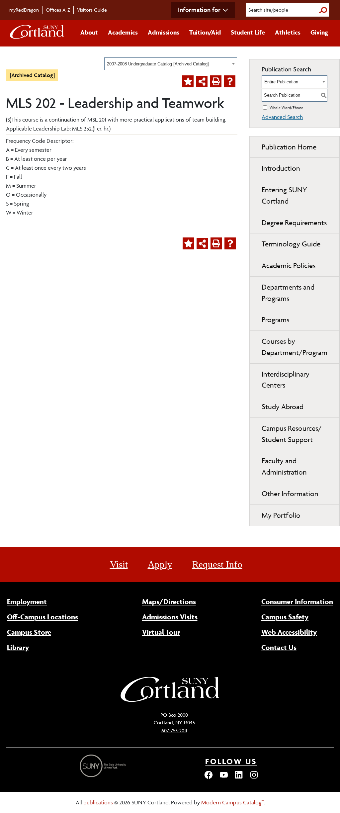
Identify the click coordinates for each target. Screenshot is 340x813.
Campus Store (29, 632)
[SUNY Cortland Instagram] (254, 777)
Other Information (290, 493)
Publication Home (289, 146)
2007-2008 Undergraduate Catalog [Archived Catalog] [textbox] (158, 63)
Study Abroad (282, 406)
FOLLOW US (231, 761)
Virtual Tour (161, 632)
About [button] (89, 32)
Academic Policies (288, 265)
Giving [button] (319, 32)
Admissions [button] (163, 32)
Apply (160, 564)
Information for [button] (199, 10)
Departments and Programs (288, 293)
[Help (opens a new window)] (229, 81)
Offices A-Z (58, 10)
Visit (119, 564)
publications (98, 802)
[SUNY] (103, 766)
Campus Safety (284, 616)
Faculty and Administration (284, 466)
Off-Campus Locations (42, 616)
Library (18, 647)
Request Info (217, 564)
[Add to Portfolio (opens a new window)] (188, 81)
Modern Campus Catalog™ (232, 802)
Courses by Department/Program (294, 347)
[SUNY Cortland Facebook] (208, 777)
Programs (275, 319)
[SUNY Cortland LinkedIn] (239, 777)
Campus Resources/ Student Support (292, 434)
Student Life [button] (248, 32)
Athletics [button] (287, 32)
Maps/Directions (169, 601)
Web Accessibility (289, 632)
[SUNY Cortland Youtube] (224, 777)
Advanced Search (282, 117)
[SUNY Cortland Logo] (37, 33)
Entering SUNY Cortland (284, 195)
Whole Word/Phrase (286, 107)
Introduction (281, 168)
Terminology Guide (291, 243)
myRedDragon (24, 10)
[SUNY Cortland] (170, 701)
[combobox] (170, 63)
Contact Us (279, 647)
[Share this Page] (202, 81)
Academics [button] (123, 32)
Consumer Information (297, 601)
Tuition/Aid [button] (205, 32)
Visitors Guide (92, 10)
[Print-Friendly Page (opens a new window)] (215, 81)
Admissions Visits (170, 616)
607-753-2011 (174, 730)
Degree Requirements (294, 222)
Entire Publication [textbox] (281, 81)
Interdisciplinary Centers (285, 380)
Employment (27, 601)
